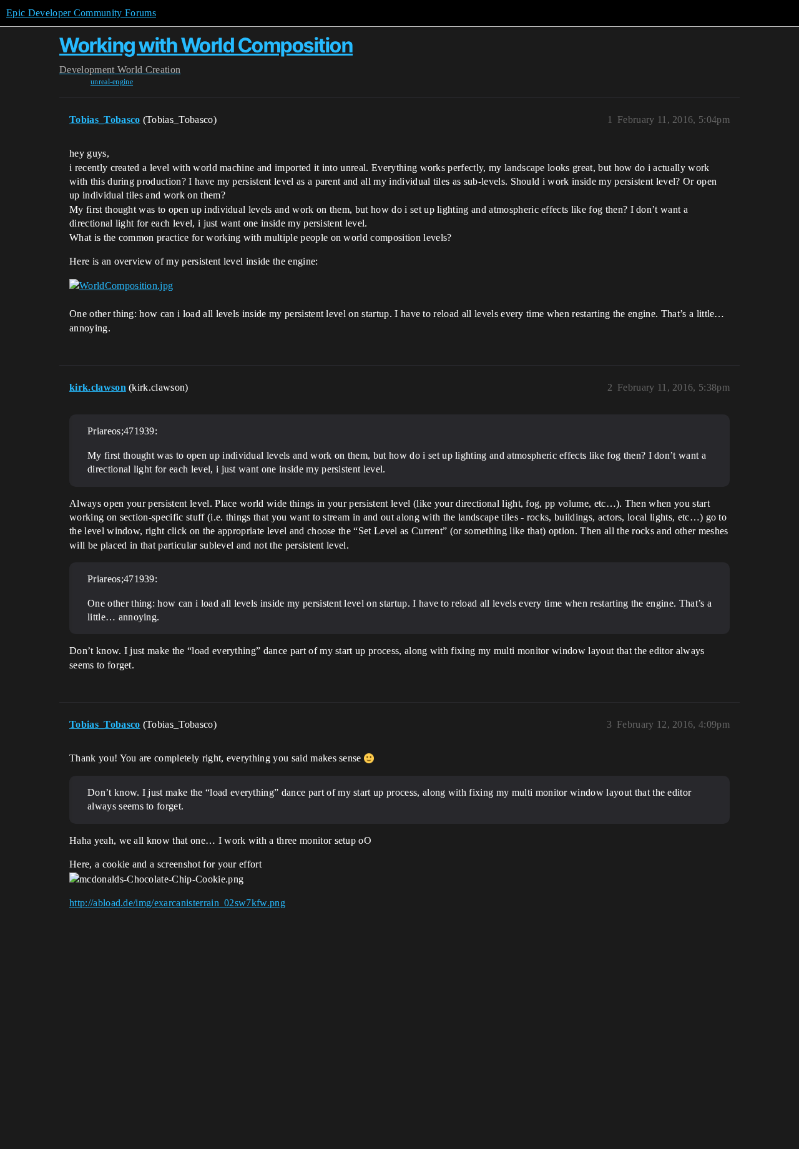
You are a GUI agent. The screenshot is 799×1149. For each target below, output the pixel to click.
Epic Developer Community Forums (81, 12)
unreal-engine (112, 81)
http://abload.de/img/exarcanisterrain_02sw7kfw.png (177, 902)
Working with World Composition (206, 45)
